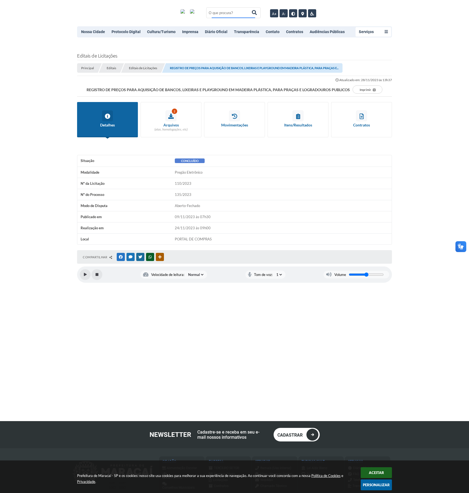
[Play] (85, 274)
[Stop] (96, 274)
